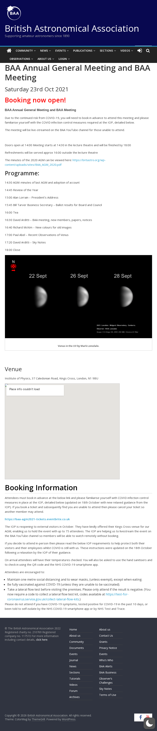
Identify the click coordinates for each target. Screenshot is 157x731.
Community (24, 50)
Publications (82, 50)
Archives (74, 697)
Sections (106, 50)
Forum (73, 691)
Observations (20, 59)
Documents (76, 648)
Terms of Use (107, 695)
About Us (44, 59)
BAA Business (107, 672)
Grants (103, 642)
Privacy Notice (108, 648)
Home (73, 629)
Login (63, 59)
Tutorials (74, 678)
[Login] (140, 51)
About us (74, 635)
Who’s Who (106, 660)
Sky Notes (105, 689)
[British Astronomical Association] (9, 51)
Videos (125, 50)
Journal (73, 660)
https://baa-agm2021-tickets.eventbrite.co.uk (37, 519)
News (44, 50)
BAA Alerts (105, 666)
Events (60, 50)
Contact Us (106, 635)
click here (41, 639)
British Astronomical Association (72, 28)
